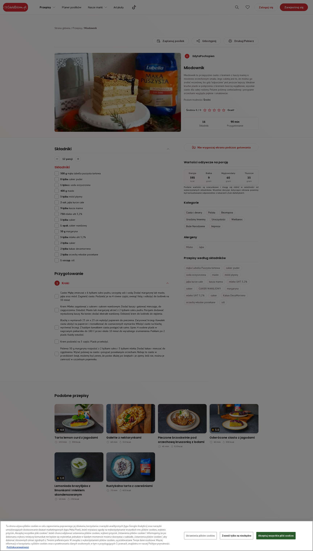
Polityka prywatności (18, 547)
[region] (156, 536)
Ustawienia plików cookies (200, 535)
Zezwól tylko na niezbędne (236, 535)
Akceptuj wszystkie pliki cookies (276, 535)
